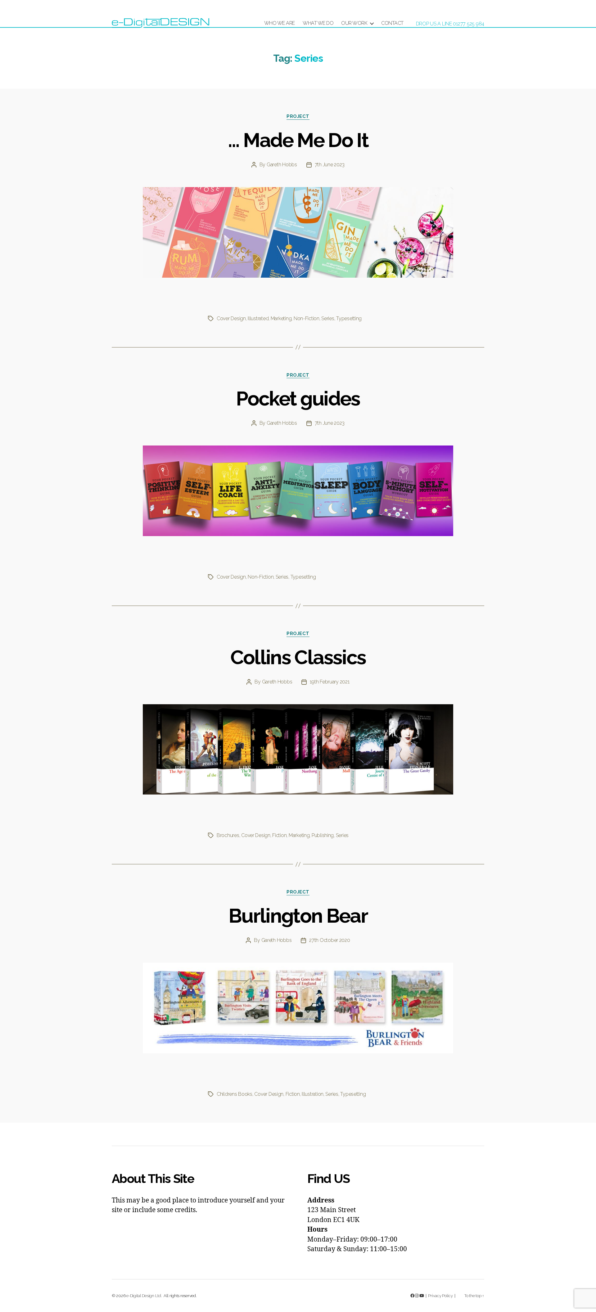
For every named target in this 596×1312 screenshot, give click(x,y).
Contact (392, 23)
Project (298, 116)
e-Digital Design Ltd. (144, 1295)
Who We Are (279, 23)
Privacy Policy (440, 1295)
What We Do (318, 23)
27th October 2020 (329, 940)
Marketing (281, 318)
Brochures (228, 835)
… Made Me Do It (298, 140)
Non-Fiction (306, 318)
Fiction (279, 835)
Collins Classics (298, 657)
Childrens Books (234, 1094)
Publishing (323, 835)
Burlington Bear (298, 915)
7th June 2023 (330, 165)
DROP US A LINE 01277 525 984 (450, 24)
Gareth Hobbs (282, 165)
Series (327, 318)
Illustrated (258, 318)
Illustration (312, 1094)
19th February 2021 (329, 682)
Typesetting (349, 318)
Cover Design (231, 318)
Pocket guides (298, 398)
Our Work (354, 23)
